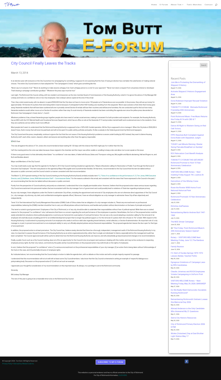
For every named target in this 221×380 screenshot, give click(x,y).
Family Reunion (177, 246)
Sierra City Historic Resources (183, 318)
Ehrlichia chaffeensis (180, 206)
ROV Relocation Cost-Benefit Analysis (187, 153)
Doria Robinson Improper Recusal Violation (189, 101)
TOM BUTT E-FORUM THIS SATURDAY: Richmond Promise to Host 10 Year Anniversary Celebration (187, 163)
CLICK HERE (123, 375)
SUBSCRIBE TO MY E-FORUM (110, 362)
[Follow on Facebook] (186, 361)
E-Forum (164, 5)
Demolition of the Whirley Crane (184, 181)
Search (203, 65)
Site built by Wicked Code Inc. (23, 364)
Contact (209, 5)
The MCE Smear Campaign (182, 222)
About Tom (176, 5)
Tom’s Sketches (194, 5)
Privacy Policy (7, 364)
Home (154, 5)
